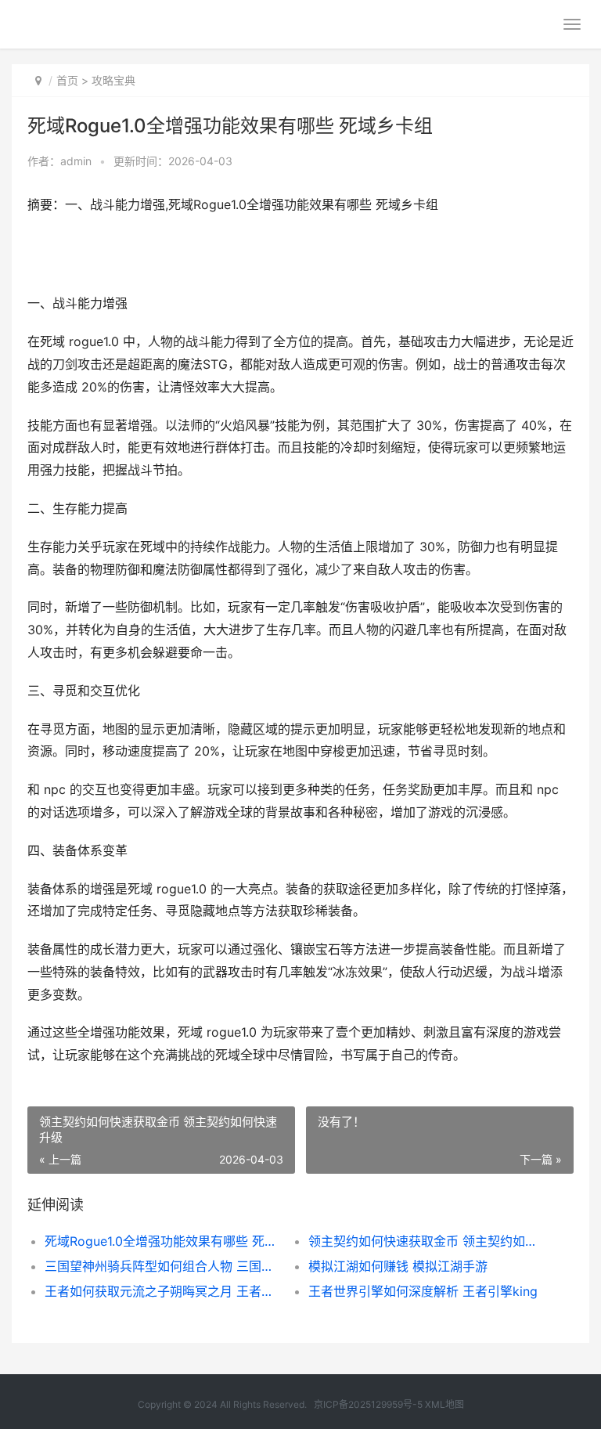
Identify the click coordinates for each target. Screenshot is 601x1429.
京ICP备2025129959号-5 (368, 1404)
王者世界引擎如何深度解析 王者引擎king (423, 1291)
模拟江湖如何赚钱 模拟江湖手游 (398, 1266)
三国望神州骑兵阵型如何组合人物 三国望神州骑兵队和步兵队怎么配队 (164, 1266)
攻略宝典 (113, 80)
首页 (67, 80)
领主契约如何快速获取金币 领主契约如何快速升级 (427, 1241)
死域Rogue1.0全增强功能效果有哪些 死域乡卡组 (164, 1241)
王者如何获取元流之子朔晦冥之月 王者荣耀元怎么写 (164, 1291)
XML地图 (444, 1404)
